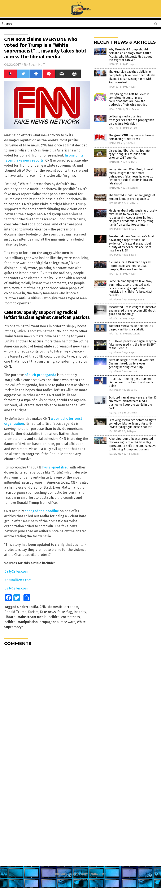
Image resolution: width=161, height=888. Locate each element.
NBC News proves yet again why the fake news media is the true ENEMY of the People (133, 344)
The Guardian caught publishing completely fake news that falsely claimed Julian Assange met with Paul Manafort (132, 77)
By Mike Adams (131, 109)
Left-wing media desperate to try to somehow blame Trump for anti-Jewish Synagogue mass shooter (132, 423)
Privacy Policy (80, 879)
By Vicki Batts (129, 162)
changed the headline (42, 511)
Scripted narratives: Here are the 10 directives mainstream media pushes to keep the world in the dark (133, 403)
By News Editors (131, 333)
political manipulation (21, 622)
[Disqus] (47, 701)
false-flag (64, 612)
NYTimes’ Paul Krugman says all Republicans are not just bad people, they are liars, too (130, 265)
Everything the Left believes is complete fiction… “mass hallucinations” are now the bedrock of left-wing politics (129, 99)
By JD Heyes (129, 64)
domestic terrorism (63, 607)
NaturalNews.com (17, 580)
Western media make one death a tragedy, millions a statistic (131, 327)
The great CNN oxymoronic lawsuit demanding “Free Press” (132, 137)
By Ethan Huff (130, 128)
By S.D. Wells (129, 143)
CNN (43, 607)
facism (33, 612)
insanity (80, 612)
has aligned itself (55, 467)
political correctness (64, 617)
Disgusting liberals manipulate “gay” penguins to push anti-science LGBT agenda (129, 154)
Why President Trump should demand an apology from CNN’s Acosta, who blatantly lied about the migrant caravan (130, 55)
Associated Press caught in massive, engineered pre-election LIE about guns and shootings (133, 310)
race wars (67, 622)
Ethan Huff (37, 65)
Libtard (10, 617)
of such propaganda (40, 375)
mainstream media (32, 617)
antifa (33, 607)
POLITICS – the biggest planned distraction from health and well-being (131, 382)
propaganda (49, 622)
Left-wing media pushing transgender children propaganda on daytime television (131, 120)
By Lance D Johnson (133, 299)
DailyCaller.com (16, 572)
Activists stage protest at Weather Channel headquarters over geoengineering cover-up (131, 363)
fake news (48, 612)
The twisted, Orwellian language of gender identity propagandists (132, 197)
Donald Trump (15, 612)
